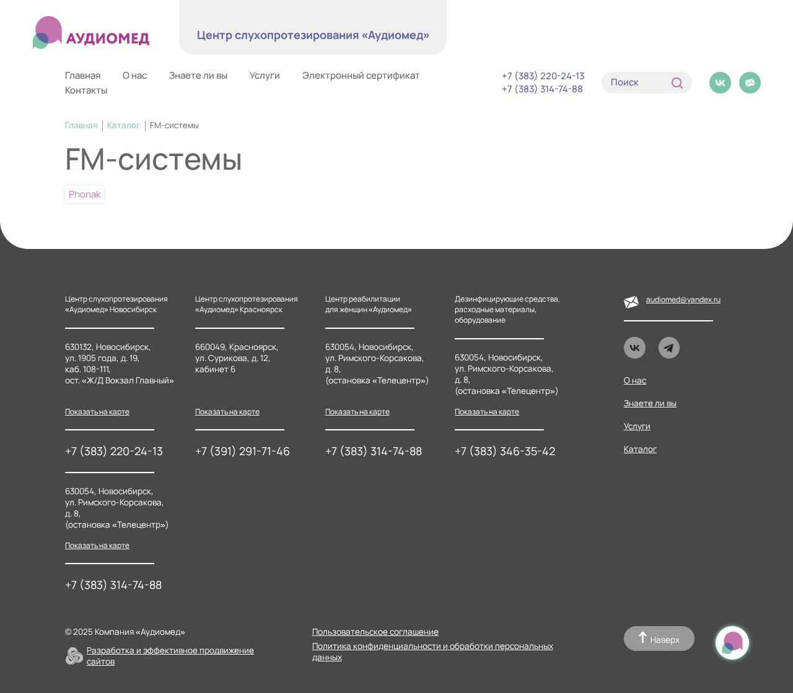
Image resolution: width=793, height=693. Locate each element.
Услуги (265, 75)
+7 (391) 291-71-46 (242, 450)
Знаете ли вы (198, 75)
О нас (135, 75)
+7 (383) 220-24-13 (543, 76)
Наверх (665, 639)
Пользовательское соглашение (375, 631)
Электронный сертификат (361, 75)
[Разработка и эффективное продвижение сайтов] (74, 656)
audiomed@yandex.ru (683, 299)
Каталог (123, 125)
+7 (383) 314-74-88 (542, 89)
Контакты (86, 90)
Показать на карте (97, 411)
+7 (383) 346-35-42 (505, 450)
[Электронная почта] (750, 83)
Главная (82, 75)
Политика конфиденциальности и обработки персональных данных (432, 651)
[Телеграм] (669, 348)
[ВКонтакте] (720, 83)
